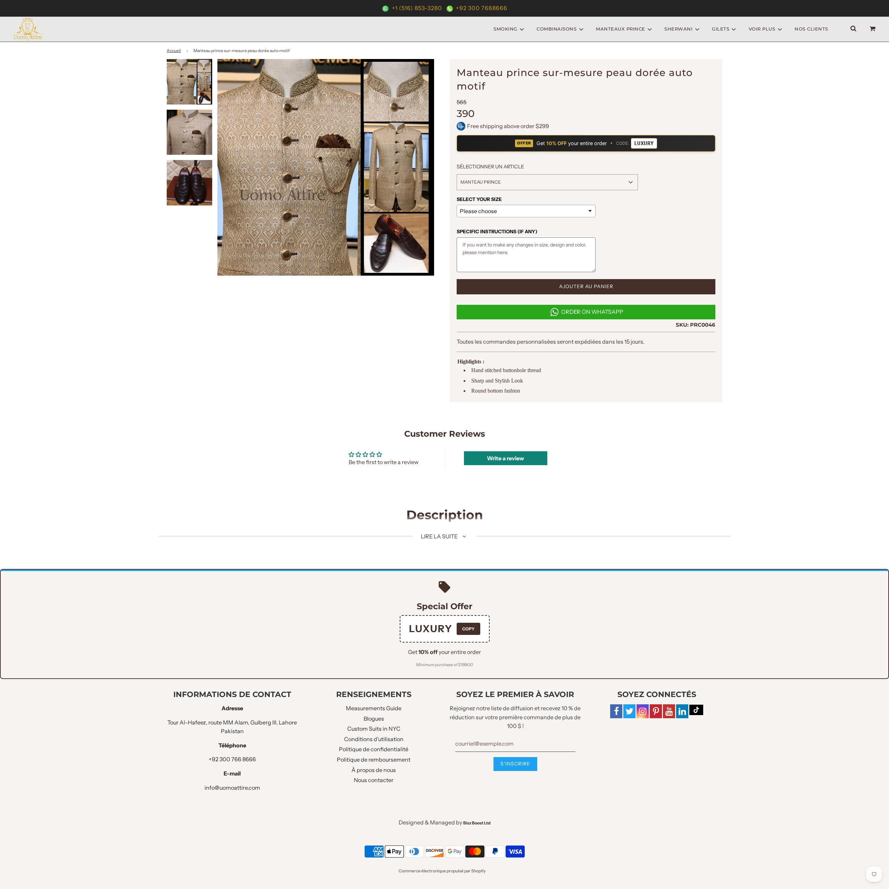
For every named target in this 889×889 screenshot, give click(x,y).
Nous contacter (373, 780)
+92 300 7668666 (481, 8)
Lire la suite (440, 536)
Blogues (374, 718)
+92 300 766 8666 (232, 759)
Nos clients (811, 29)
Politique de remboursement (373, 759)
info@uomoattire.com (232, 787)
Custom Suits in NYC (373, 728)
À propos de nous (373, 769)
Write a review (505, 458)
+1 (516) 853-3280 (417, 8)
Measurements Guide (373, 708)
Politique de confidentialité (373, 749)
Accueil (174, 50)
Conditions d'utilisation (374, 739)
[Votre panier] (873, 29)
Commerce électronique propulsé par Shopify (442, 870)
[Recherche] (853, 29)
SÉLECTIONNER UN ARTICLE (490, 166)
